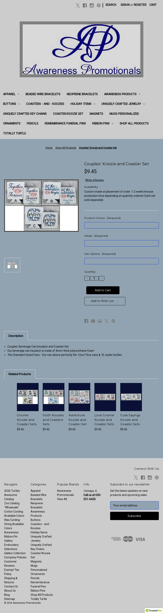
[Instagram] (92, 5)
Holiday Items (81, 104)
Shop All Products (134, 123)
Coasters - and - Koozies (45, 104)
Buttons (9, 104)
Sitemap (9, 599)
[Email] (93, 321)
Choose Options (28, 402)
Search (111, 4)
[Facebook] (85, 5)
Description (16, 336)
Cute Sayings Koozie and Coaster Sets (130, 419)
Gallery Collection (15, 553)
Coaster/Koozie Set (68, 114)
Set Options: (100, 253)
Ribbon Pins (101, 123)
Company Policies (15, 557)
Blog (7, 594)
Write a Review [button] (94, 180)
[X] (78, 5)
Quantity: (90, 271)
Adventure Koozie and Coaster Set (78, 419)
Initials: (96, 235)
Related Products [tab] (20, 374)
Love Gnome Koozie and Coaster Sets (104, 419)
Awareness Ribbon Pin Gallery (11, 536)
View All (62, 499)
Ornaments (11, 123)
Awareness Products (120, 94)
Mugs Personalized (124, 114)
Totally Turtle (14, 133)
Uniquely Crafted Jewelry (121, 104)
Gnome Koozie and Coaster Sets (26, 419)
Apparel (9, 94)
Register (140, 4)
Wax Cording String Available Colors (14, 524)
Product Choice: (102, 218)
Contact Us (11, 586)
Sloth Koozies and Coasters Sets (53, 419)
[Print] (100, 321)
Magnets (96, 114)
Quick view (28, 392)
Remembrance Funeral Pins (65, 123)
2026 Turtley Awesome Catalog (12, 495)
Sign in (125, 4)
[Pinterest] (99, 5)
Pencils (32, 123)
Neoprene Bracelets (82, 94)
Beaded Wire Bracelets (43, 94)
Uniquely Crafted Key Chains (25, 114)
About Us (10, 590)
